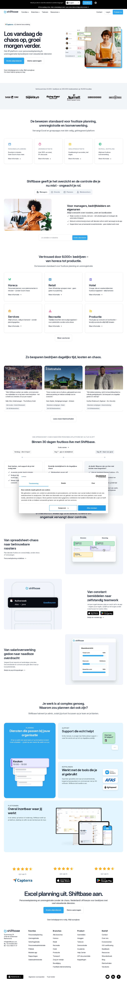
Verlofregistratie (34, 942)
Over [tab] (93, 483)
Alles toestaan (92, 508)
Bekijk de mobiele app (94, 617)
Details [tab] (63, 483)
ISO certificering (107, 945)
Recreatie (56, 945)
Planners (70, 192)
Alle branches (58, 935)
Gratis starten (62, 447)
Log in (108, 12)
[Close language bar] (96, 3)
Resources (106, 953)
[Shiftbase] (11, 12)
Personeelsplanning (35, 935)
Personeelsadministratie (36, 945)
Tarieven (45, 12)
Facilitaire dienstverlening (62, 967)
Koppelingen (81, 960)
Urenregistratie (33, 938)
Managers (43, 192)
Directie (57, 192)
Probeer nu (118, 12)
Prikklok (31, 949)
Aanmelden (81, 935)
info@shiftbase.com (10, 942)
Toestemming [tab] (33, 483)
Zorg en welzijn (58, 960)
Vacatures (105, 967)
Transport (56, 956)
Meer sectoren (63, 338)
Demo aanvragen (34, 61)
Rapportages (33, 956)
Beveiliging (57, 963)
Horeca (55, 938)
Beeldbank (105, 949)
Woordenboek (107, 956)
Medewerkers (85, 192)
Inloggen (80, 938)
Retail (55, 942)
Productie (56, 953)
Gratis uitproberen (14, 61)
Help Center (81, 953)
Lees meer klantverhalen (63, 419)
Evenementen (107, 942)
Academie (81, 949)
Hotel (55, 949)
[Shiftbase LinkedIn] (113, 977)
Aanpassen (62, 508)
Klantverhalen (107, 963)
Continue (87, 3)
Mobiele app (32, 953)
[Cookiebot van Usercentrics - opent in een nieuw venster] (97, 476)
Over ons (105, 938)
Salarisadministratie (35, 960)
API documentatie (83, 956)
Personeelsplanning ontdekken (14, 558)
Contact (99, 12)
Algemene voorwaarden (36, 977)
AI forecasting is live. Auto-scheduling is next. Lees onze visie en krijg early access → (63, 7)
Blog (103, 960)
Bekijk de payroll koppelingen (13, 670)
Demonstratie (82, 945)
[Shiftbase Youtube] (108, 977)
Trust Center (51, 977)
